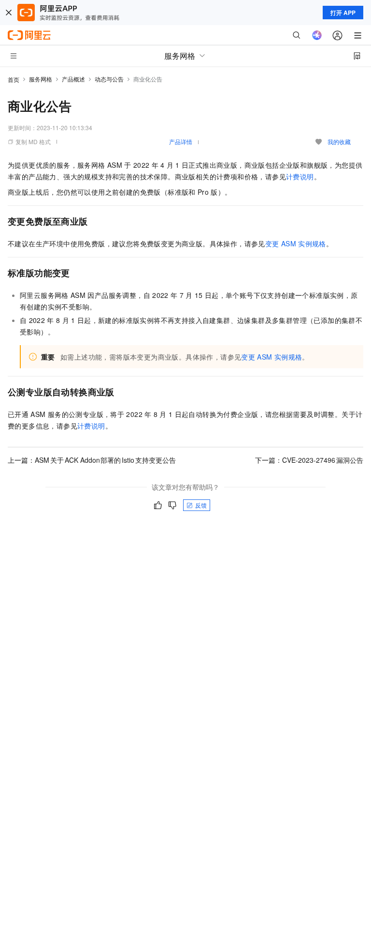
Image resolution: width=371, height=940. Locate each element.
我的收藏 (339, 141)
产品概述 (73, 79)
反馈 (201, 505)
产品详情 (180, 141)
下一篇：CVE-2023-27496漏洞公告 (309, 460)
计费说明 (300, 176)
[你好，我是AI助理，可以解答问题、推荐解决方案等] (317, 35)
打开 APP (343, 12)
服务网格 (40, 79)
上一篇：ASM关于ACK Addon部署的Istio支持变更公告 (92, 460)
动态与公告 (109, 79)
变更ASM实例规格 (295, 243)
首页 (13, 79)
